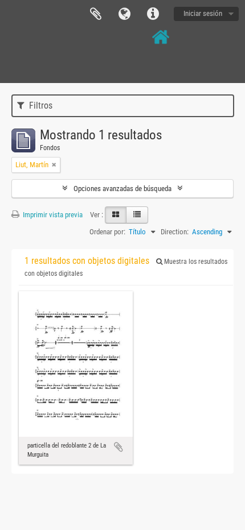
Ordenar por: (107, 231)
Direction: (175, 231)
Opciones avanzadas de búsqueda (123, 188)
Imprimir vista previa (52, 214)
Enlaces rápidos (152, 14)
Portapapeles (95, 14)
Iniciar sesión (202, 13)
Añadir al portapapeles (118, 447)
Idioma (124, 14)
